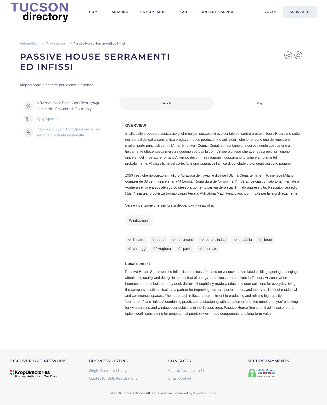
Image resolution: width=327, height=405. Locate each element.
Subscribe (300, 12)
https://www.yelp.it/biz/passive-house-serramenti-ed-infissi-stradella (68, 132)
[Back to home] (39, 12)
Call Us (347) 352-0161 (186, 371)
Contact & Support (218, 12)
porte (160, 239)
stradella (245, 239)
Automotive (28, 43)
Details (166, 103)
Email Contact (179, 378)
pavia (187, 249)
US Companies (154, 12)
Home (94, 12)
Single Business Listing (108, 371)
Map (259, 103)
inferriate (210, 249)
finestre (138, 239)
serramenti (184, 239)
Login (270, 11)
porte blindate (215, 239)
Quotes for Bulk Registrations (113, 378)
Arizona (120, 12)
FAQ (183, 12)
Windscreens (56, 43)
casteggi (139, 249)
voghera (164, 249)
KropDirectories (204, 393)
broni (267, 239)
